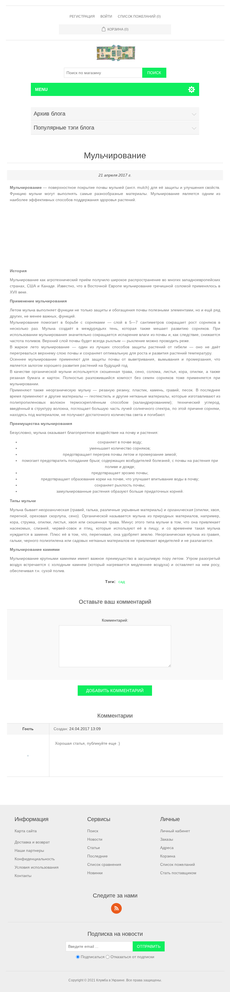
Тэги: (110, 581)
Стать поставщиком (178, 873)
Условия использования (37, 867)
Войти (106, 16)
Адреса (167, 847)
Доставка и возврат (32, 842)
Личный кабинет (175, 831)
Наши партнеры (29, 850)
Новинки (95, 873)
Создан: (61, 729)
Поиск (92, 831)
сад (121, 581)
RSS (116, 908)
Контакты (23, 875)
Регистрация (82, 16)
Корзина (167, 856)
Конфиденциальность (35, 859)
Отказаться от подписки (132, 957)
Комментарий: (115, 620)
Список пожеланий (177, 864)
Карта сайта (26, 831)
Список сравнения (104, 864)
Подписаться (93, 957)
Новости (94, 839)
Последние (97, 856)
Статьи (93, 847)
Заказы (166, 839)
